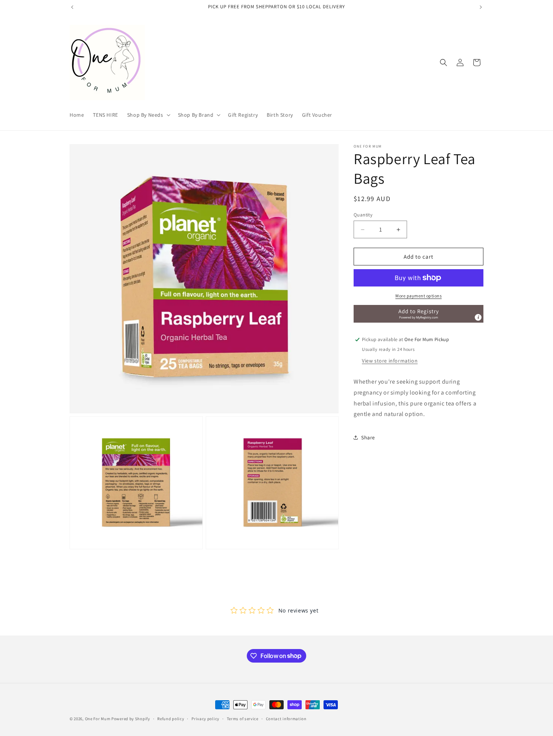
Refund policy (170, 718)
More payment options (418, 296)
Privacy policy (205, 718)
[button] (148, 115)
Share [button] (368, 437)
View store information (390, 360)
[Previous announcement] (72, 7)
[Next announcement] (480, 7)
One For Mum (98, 718)
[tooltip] (478, 317)
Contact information (286, 718)
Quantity (363, 215)
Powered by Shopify (130, 718)
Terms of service (242, 718)
